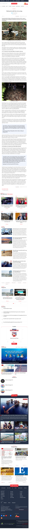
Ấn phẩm (14, 326)
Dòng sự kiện (14, 446)
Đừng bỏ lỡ (3, 287)
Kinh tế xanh (18, 6)
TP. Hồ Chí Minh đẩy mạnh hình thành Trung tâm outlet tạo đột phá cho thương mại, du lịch (14, 312)
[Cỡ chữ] (3, 16)
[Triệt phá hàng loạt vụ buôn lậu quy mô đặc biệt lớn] (7, 425)
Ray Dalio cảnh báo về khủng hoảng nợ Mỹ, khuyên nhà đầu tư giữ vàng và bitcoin (21, 221)
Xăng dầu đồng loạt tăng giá (7, 308)
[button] (20, 303)
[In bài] (2, 16)
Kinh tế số (13, 6)
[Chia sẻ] (26, 16)
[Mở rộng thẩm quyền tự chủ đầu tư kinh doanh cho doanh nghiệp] (14, 406)
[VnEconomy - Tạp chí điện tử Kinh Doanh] (14, 485)
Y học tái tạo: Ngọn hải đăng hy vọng (20, 373)
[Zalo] (10, 515)
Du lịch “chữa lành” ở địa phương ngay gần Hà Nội (20, 442)
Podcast (9, 502)
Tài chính (10, 6)
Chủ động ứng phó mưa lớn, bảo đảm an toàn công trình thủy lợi (19, 271)
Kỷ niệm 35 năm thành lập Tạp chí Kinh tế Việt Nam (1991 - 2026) (21, 457)
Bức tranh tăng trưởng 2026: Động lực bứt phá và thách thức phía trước (19, 238)
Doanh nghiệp (2, 196)
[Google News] (17, 16)
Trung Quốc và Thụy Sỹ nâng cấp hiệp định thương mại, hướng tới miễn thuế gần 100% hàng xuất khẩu (21, 206)
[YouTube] (6, 515)
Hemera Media (13, 523)
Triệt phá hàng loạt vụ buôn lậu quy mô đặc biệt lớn (7, 430)
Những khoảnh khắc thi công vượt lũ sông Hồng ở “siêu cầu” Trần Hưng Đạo (7, 442)
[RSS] (1, 518)
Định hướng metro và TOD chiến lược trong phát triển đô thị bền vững (6, 457)
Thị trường (22, 6)
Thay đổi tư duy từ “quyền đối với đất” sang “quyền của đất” (20, 251)
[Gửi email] (23, 16)
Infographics (13, 502)
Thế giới (16, 196)
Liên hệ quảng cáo (21, 509)
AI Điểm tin (14, 377)
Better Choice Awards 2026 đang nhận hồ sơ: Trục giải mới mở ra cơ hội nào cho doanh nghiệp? (7, 206)
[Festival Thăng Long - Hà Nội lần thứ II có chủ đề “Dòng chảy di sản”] (21, 425)
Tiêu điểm (3, 6)
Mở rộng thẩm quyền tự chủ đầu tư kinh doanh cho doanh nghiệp (19, 262)
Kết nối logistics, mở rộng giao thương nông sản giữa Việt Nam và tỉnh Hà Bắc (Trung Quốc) (20, 298)
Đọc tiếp (3, 227)
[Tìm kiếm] (3, 3)
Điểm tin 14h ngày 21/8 (9, 379)
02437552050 (17, 507)
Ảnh (1, 502)
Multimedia (3, 347)
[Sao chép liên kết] (24, 16)
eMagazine (5, 502)
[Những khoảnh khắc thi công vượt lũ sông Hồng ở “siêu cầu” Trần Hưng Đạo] (7, 436)
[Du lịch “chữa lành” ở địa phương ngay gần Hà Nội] (21, 436)
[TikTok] (8, 515)
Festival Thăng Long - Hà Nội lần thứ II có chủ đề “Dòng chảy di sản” (21, 430)
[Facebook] (1, 515)
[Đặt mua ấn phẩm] (26, 3)
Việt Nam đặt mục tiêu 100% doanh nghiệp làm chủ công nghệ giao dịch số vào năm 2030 (15, 315)
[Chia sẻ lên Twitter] (21, 16)
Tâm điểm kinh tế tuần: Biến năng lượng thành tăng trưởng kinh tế (7, 373)
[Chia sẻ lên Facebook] (20, 16)
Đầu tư (7, 6)
